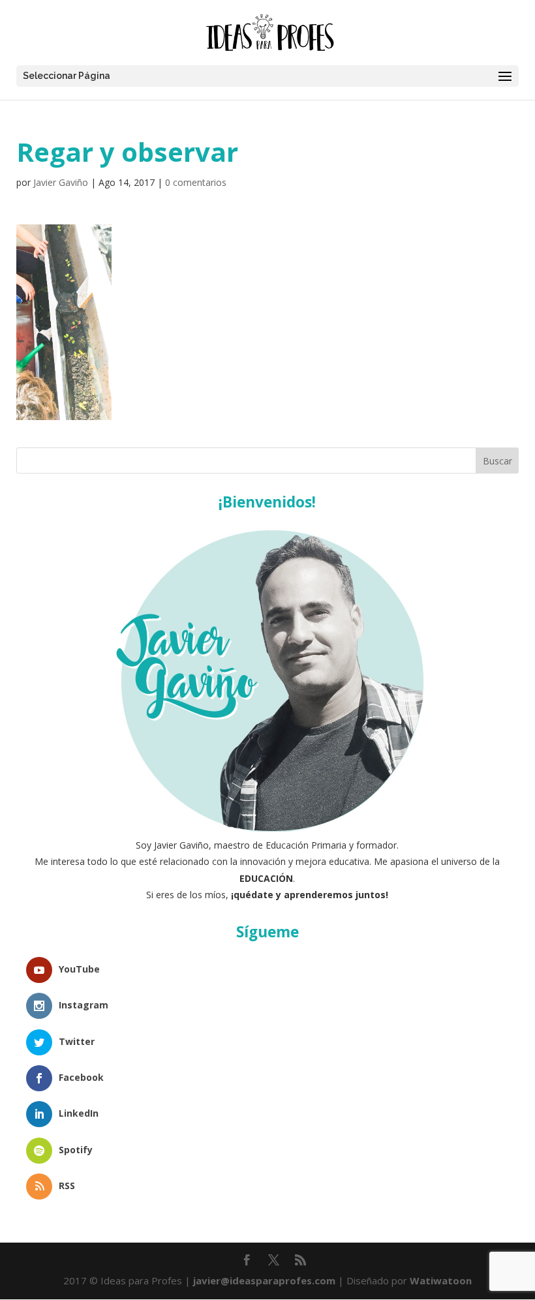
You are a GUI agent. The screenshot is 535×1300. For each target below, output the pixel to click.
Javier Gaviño (60, 182)
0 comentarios (195, 182)
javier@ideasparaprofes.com (264, 1280)
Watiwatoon (441, 1280)
